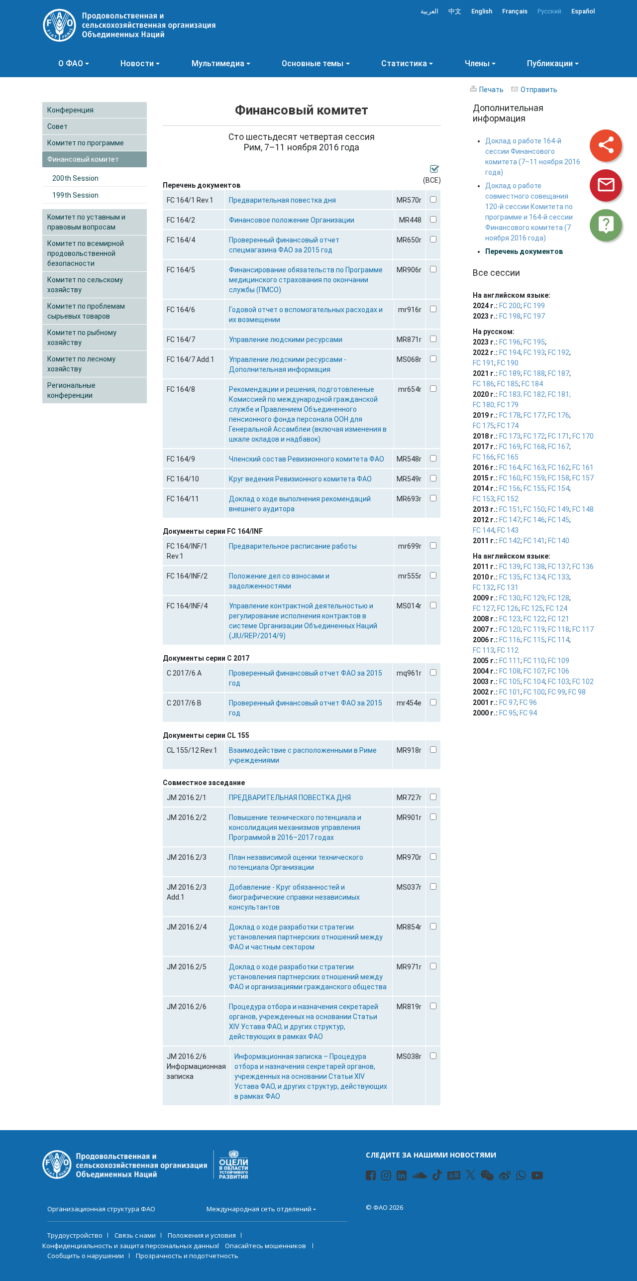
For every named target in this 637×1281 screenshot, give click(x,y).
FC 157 (583, 478)
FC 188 (534, 373)
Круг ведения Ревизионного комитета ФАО (300, 479)
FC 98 (577, 692)
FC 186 (483, 384)
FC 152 (508, 499)
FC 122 (534, 619)
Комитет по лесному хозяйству (81, 364)
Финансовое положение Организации (291, 220)
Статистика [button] (404, 63)
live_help (606, 224)
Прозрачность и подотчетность (187, 1255)
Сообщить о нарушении (85, 1255)
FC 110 (534, 661)
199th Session (75, 195)
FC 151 (510, 509)
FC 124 (556, 608)
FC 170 (583, 436)
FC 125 (532, 608)
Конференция (70, 110)
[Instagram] (382, 1176)
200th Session (75, 178)
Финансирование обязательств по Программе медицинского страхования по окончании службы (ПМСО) (306, 280)
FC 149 (558, 509)
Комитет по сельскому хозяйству (85, 285)
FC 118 (558, 629)
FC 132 (483, 587)
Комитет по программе (85, 143)
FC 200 (510, 306)
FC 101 (510, 692)
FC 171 (558, 436)
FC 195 (534, 342)
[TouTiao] (453, 1175)
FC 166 (483, 457)
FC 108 (510, 671)
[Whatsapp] (517, 1176)
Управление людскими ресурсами (285, 340)
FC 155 (534, 488)
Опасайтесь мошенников (266, 1245)
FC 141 (534, 541)
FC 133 (558, 577)
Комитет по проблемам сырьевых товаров (86, 311)
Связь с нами (135, 1235)
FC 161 (583, 467)
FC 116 (510, 640)
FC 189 (510, 373)
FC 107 (534, 671)
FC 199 (534, 306)
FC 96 (528, 702)
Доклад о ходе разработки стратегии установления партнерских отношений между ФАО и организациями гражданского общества (308, 977)
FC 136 (583, 567)
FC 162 (558, 467)
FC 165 (508, 457)
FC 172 (534, 436)
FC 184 (532, 384)
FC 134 (534, 577)
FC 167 (558, 447)
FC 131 (508, 587)
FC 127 (483, 608)
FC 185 (508, 384)
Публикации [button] (550, 63)
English (481, 11)
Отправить (539, 90)
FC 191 (483, 363)
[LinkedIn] (397, 1176)
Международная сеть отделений (259, 1208)
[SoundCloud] (413, 1176)
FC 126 (508, 608)
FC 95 (508, 713)
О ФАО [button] (70, 63)
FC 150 (534, 509)
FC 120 (510, 629)
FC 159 (534, 478)
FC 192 (558, 352)
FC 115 (534, 640)
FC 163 (534, 467)
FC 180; (484, 405)
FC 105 (510, 682)
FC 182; (535, 394)
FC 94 (528, 713)
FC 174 (508, 426)
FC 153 (483, 499)
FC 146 (534, 520)
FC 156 (510, 488)
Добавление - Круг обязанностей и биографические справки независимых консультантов (294, 897)
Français (515, 11)
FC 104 (534, 682)
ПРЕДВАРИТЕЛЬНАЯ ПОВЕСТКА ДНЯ (290, 798)
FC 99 (556, 692)
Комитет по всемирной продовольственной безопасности (85, 253)
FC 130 (510, 598)
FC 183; (510, 394)
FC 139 (510, 567)
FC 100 (534, 692)
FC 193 (534, 352)
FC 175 (483, 426)
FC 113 (483, 650)
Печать (491, 90)
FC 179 (508, 405)
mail (606, 185)
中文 (454, 11)
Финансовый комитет (83, 159)
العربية (429, 11)
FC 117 (583, 629)
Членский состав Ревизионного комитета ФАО (306, 459)
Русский (549, 11)
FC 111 (510, 661)
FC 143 (508, 530)
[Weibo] (500, 1176)
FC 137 (558, 567)
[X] (470, 1174)
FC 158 (558, 478)
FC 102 (583, 682)
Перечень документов (524, 251)
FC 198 (510, 316)
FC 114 (558, 640)
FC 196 (510, 342)
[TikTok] (437, 1174)
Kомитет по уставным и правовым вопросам (86, 222)
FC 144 (483, 530)
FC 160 (510, 478)
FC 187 (558, 373)
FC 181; (559, 394)
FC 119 (534, 629)
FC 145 (558, 520)
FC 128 (558, 598)
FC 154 (558, 488)
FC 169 (510, 447)
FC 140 (558, 541)
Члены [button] (477, 63)
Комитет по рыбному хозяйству (81, 338)
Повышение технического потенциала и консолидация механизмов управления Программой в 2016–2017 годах (295, 827)
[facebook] (366, 1176)
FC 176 (558, 415)
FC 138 (534, 567)
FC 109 (558, 661)
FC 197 (534, 316)
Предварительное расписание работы (293, 546)
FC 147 (510, 520)
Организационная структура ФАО (101, 1208)
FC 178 (510, 415)
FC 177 (534, 415)
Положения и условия (202, 1235)
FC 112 (508, 650)
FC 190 (508, 363)
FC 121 (558, 619)
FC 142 (510, 541)
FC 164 (510, 467)
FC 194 (510, 352)
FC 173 (510, 436)
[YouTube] (532, 1176)
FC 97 (508, 702)
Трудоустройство (75, 1235)
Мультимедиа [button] (218, 63)
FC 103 (558, 682)
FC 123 (510, 619)
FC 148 (583, 509)
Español (583, 11)
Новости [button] (137, 63)
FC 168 (534, 447)
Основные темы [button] (312, 63)
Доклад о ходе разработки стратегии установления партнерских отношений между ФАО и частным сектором (306, 937)
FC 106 (558, 671)
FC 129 (534, 598)
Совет (57, 126)
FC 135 (510, 577)
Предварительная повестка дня (282, 200)
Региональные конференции (71, 390)
